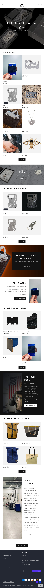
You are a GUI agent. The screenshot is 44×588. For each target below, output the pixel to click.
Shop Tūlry (22, 178)
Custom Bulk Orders (7, 555)
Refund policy (19, 585)
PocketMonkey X (25, 105)
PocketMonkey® (25, 75)
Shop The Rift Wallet (20, 298)
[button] (2, 5)
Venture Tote (24, 466)
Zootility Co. (7, 585)
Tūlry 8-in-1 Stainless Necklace (28, 129)
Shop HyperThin (26, 266)
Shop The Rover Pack (30, 405)
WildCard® (5, 129)
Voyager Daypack (6, 466)
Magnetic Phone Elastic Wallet (27, 331)
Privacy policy (24, 585)
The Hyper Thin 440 (6, 236)
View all (22, 159)
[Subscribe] (22, 571)
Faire (4, 560)
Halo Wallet (5, 81)
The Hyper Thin (5, 105)
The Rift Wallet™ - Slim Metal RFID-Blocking (11, 331)
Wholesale (5, 558)
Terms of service (30, 585)
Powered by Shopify (12, 585)
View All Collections (22, 545)
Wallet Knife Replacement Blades (28, 236)
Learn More (28, 534)
